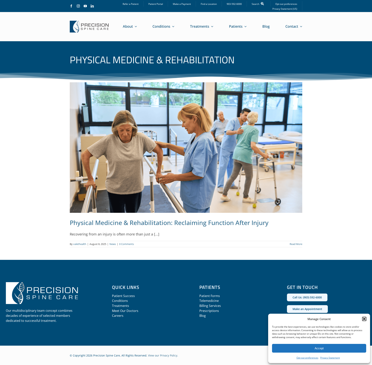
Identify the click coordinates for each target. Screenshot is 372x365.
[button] (364, 319)
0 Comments (126, 244)
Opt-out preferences (307, 357)
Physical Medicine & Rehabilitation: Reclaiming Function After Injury (169, 222)
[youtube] (85, 6)
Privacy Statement (330, 357)
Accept (319, 348)
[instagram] (78, 6)
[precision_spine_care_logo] (89, 22)
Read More (296, 244)
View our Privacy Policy (162, 355)
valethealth (79, 244)
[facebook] (71, 6)
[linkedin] (92, 6)
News (112, 244)
